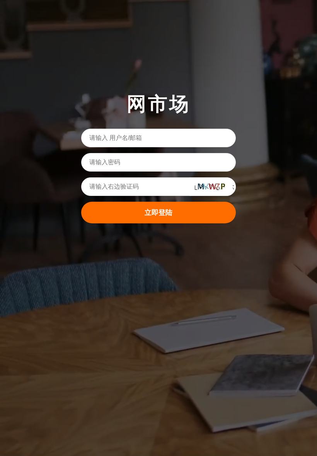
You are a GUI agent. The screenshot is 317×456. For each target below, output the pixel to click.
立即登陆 (158, 212)
